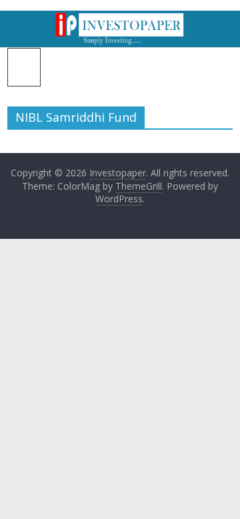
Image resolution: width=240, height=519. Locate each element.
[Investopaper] (120, 18)
